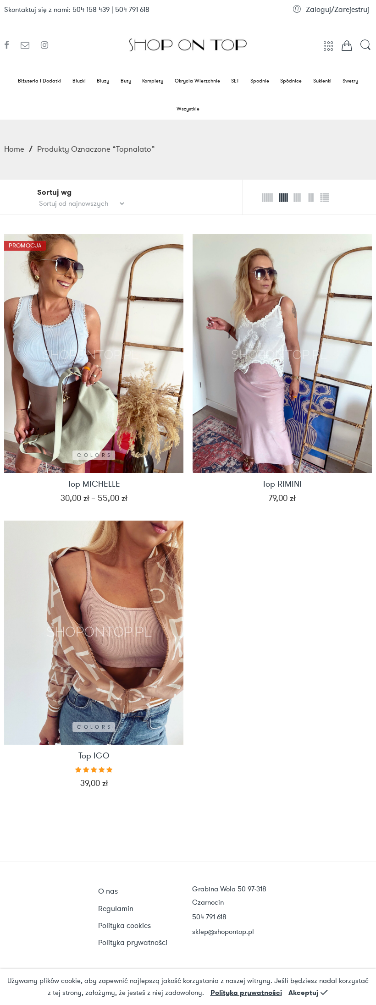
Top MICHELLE (93, 484)
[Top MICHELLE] (93, 353)
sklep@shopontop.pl (223, 931)
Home (14, 148)
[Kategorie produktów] (328, 49)
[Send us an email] (28, 45)
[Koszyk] (347, 47)
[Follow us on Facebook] (10, 45)
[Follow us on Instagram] (44, 45)
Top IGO (93, 756)
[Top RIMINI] (282, 353)
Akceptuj (303, 992)
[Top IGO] (93, 633)
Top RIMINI (282, 484)
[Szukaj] (365, 49)
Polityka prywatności (246, 992)
